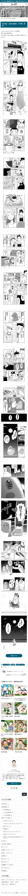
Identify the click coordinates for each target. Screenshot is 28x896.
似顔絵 (5, 870)
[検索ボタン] (26, 4)
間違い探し (12, 884)
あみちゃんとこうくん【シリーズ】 (11, 831)
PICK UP (6, 804)
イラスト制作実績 (8, 812)
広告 (12, 882)
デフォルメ (6, 867)
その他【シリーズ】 (19, 12)
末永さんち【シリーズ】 (9, 834)
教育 (5, 856)
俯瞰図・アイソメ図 (8, 865)
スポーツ (6, 859)
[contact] (16, 788)
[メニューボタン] (1, 4)
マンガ (4, 14)
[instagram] (14, 788)
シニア (5, 847)
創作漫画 (12, 12)
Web (3, 879)
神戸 (16, 882)
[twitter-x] (11, 788)
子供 (5, 841)
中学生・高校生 (7, 844)
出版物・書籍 (5, 882)
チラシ (18, 879)
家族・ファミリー (8, 850)
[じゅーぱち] (14, 4)
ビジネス (5, 862)
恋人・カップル (7, 853)
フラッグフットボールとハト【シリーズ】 (13, 823)
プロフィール (14, 783)
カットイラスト (10, 879)
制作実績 (6, 807)
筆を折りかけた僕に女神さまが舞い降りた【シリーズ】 (14, 837)
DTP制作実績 (7, 809)
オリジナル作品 (6, 12)
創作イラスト (7, 826)
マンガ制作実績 (7, 815)
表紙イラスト (5, 884)
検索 (24, 794)
